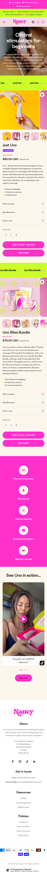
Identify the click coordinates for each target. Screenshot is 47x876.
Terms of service (23, 831)
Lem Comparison (23, 803)
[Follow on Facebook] (12, 761)
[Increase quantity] (16, 234)
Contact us (23, 822)
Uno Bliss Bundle (16, 332)
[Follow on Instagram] (20, 761)
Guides (24, 798)
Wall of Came (23, 807)
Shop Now (23, 678)
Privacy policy (23, 826)
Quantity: (6, 229)
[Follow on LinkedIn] (34, 761)
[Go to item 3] (25, 136)
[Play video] (23, 619)
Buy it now (23, 253)
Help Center (23, 835)
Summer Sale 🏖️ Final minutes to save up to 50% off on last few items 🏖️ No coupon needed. (23, 13)
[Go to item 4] (35, 136)
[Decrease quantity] (6, 234)
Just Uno (10, 145)
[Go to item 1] (7, 136)
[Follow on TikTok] (27, 761)
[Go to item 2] (16, 136)
